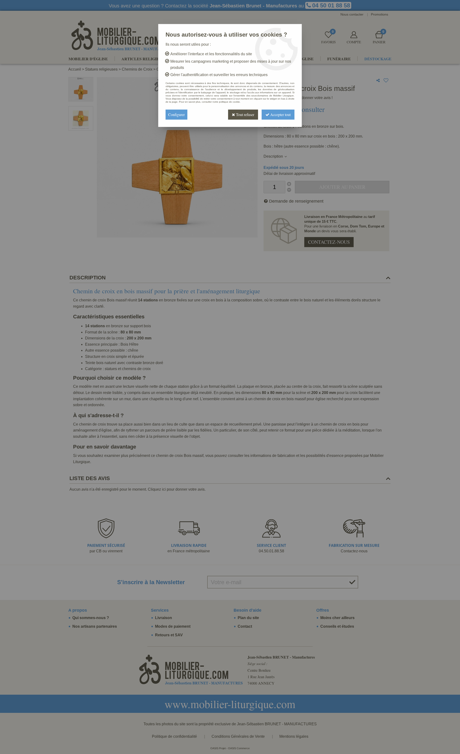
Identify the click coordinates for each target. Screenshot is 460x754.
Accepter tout (280, 114)
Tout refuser (244, 114)
